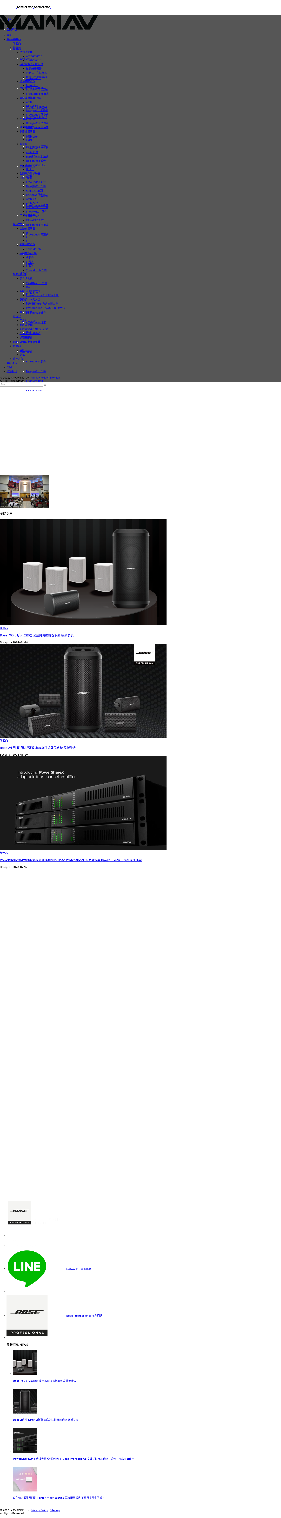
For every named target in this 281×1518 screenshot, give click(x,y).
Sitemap (55, 377)
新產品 (4, 628)
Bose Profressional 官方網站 (84, 1315)
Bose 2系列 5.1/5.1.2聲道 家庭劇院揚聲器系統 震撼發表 (38, 748)
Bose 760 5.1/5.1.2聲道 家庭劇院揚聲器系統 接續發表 (37, 635)
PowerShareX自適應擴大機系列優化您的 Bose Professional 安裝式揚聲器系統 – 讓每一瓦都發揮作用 (71, 860)
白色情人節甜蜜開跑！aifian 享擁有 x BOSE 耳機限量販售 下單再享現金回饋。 (59, 1497)
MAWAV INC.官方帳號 (78, 1269)
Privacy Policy (39, 377)
